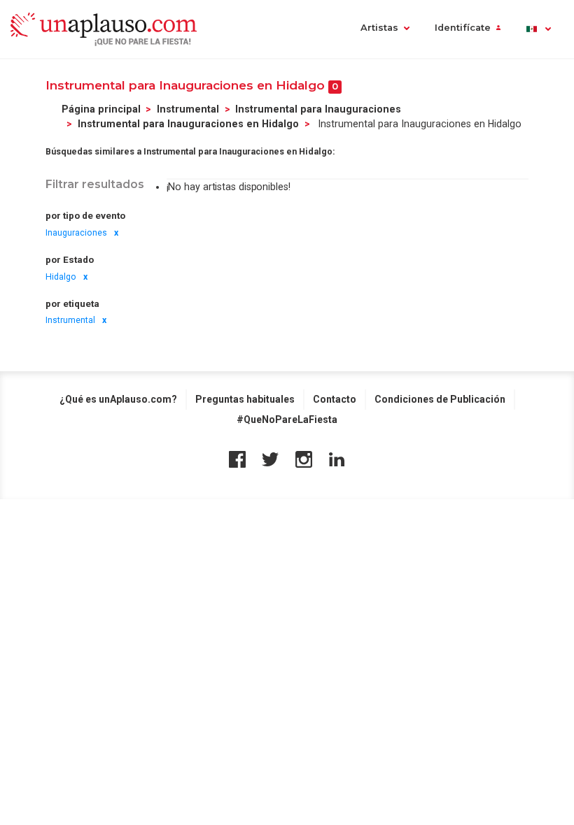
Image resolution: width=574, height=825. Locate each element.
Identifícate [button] (463, 27)
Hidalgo (61, 277)
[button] (538, 29)
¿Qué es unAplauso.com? (118, 399)
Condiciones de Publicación (439, 399)
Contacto (334, 399)
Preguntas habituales (245, 399)
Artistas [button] (379, 27)
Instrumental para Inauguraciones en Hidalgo (188, 123)
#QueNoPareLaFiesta (287, 419)
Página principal (101, 109)
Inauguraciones (76, 233)
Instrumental (188, 109)
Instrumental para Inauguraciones (318, 109)
